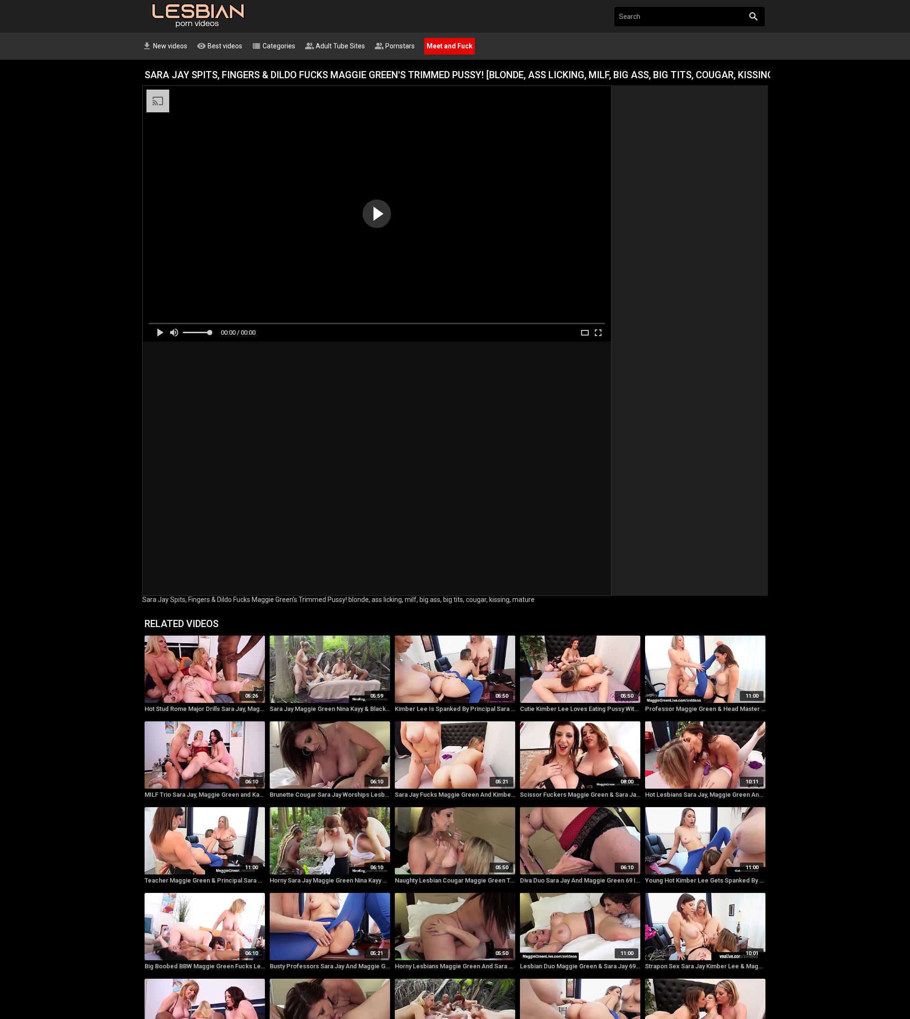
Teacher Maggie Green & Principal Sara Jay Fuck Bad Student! (205, 880)
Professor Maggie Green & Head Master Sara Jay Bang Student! (705, 708)
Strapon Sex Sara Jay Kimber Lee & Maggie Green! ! (705, 966)
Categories (273, 46)
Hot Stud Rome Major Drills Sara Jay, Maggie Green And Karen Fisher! (205, 708)
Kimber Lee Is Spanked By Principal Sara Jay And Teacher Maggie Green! (455, 708)
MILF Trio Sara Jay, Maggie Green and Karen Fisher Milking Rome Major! (205, 794)
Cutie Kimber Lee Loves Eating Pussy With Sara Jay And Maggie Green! (580, 708)
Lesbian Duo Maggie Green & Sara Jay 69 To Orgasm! (580, 966)
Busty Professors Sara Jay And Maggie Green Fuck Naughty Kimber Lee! (330, 966)
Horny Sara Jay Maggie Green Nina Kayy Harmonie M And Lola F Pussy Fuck (330, 880)
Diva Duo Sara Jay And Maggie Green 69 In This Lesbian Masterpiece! (580, 880)
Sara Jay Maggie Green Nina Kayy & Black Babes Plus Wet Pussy (330, 708)
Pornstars (394, 46)
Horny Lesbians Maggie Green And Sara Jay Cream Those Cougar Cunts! (455, 966)
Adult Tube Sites (335, 46)
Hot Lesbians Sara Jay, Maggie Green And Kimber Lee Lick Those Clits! (705, 794)
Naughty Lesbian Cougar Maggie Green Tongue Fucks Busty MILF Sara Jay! (455, 880)
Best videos (219, 46)
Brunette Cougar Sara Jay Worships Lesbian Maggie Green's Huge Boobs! (330, 794)
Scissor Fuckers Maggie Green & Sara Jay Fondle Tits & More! (580, 794)
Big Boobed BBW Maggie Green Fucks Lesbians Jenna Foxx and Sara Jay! (205, 966)
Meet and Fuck (450, 46)
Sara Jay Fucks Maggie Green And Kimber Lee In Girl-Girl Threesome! (455, 794)
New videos (164, 46)
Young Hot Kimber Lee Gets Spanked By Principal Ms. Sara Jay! (705, 880)
